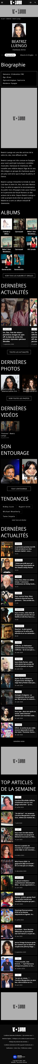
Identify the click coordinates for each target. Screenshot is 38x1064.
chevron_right (36, 55)
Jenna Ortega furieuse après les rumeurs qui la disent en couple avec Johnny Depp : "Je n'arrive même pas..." (25, 945)
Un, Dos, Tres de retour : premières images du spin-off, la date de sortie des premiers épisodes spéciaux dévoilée (14, 336)
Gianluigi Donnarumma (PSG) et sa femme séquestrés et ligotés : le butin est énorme (24, 913)
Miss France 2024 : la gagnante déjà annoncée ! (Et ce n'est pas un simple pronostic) (24, 864)
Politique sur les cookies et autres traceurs (23, 1038)
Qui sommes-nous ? (28, 1035)
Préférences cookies (26, 1048)
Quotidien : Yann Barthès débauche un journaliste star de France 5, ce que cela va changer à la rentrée (25, 932)
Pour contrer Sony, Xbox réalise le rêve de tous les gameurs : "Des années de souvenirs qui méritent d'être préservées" (24, 600)
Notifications (9, 1048)
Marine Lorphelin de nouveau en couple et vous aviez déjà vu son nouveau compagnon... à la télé (25, 849)
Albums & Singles (26, 55)
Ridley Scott (8, 507)
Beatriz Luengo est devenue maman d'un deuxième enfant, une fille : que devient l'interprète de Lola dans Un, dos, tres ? (9, 390)
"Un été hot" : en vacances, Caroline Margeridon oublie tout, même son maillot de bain (25, 816)
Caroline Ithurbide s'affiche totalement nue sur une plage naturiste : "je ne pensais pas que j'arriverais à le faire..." (25, 804)
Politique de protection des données (18, 1042)
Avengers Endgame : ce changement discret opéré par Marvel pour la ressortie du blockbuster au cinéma (25, 698)
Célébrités (8, 19)
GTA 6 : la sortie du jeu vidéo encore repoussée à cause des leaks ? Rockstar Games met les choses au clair (25, 731)
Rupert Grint (25, 507)
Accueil (3, 19)
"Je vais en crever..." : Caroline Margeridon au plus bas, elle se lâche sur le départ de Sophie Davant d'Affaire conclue (25, 982)
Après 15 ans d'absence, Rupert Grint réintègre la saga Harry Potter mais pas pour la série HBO (25, 682)
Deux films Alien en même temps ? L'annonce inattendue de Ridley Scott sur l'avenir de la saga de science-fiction (24, 584)
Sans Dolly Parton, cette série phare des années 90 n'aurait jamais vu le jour (24, 664)
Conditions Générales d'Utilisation (12, 1035)
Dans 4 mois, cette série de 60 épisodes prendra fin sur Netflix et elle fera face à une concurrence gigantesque (25, 616)
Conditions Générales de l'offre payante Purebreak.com (18, 1045)
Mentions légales (6, 1038)
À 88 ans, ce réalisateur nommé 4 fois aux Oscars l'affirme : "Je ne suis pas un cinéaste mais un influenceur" (25, 650)
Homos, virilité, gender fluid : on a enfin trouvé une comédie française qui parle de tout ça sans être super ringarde (25, 901)
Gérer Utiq (17, 1048)
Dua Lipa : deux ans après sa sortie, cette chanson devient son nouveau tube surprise (25, 714)
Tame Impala (9, 516)
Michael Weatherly (11, 511)
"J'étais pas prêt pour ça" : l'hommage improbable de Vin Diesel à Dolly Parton (24, 565)
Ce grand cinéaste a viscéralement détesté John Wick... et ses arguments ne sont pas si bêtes (25, 884)
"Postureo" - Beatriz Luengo (8, 434)
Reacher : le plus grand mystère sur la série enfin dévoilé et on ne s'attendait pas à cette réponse (25, 632)
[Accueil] (16, 2)
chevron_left (2, 55)
